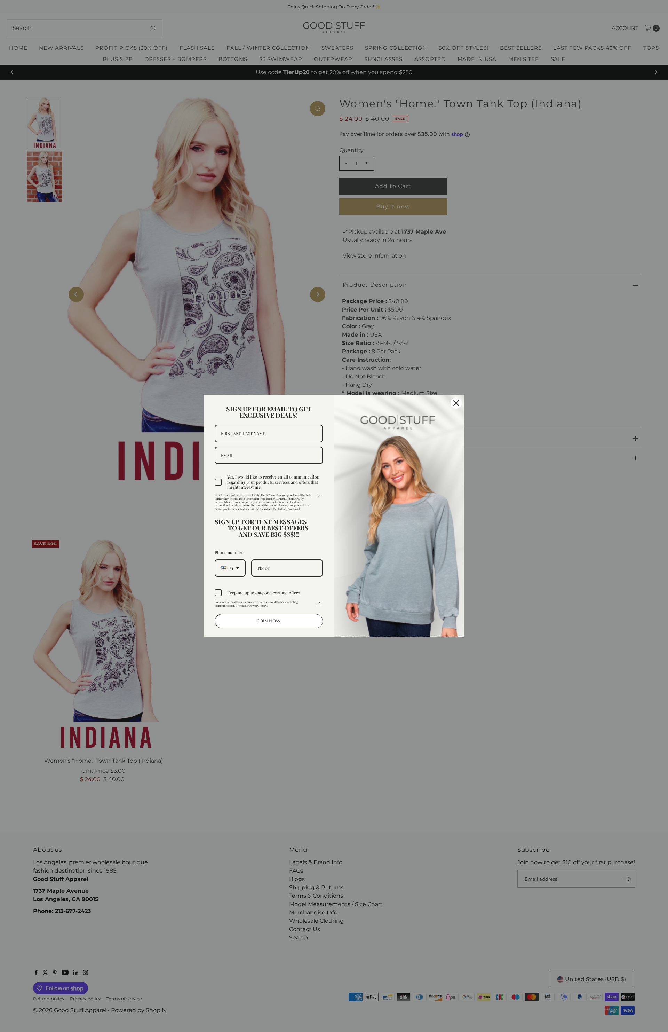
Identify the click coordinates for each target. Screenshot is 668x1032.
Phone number (228, 552)
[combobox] (230, 568)
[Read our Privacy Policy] (319, 497)
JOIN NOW (268, 620)
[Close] (456, 403)
